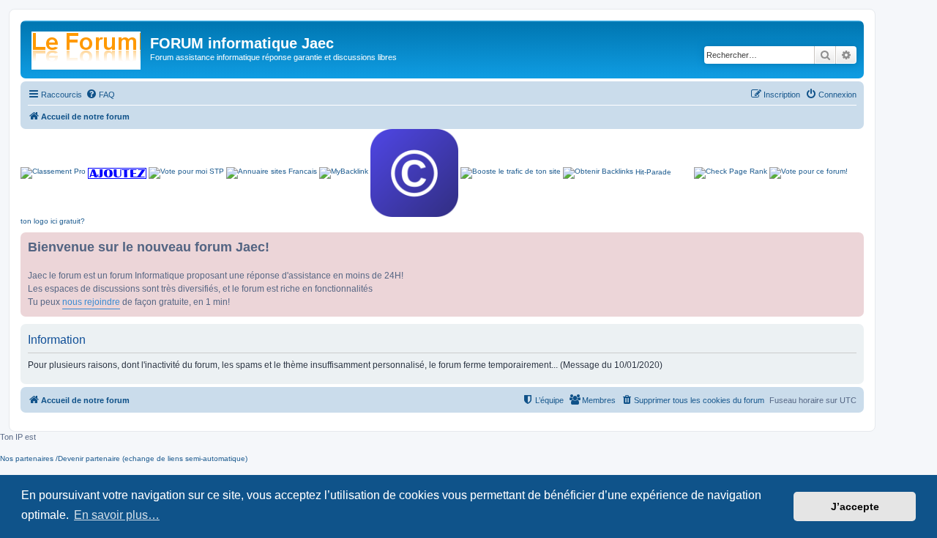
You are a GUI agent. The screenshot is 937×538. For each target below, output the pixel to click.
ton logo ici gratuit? (52, 221)
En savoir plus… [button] (117, 515)
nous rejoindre (91, 302)
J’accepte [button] (855, 506)
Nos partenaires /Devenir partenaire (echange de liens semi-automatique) (123, 458)
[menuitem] (100, 94)
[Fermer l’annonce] (852, 244)
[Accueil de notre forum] (87, 47)
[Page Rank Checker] (730, 173)
